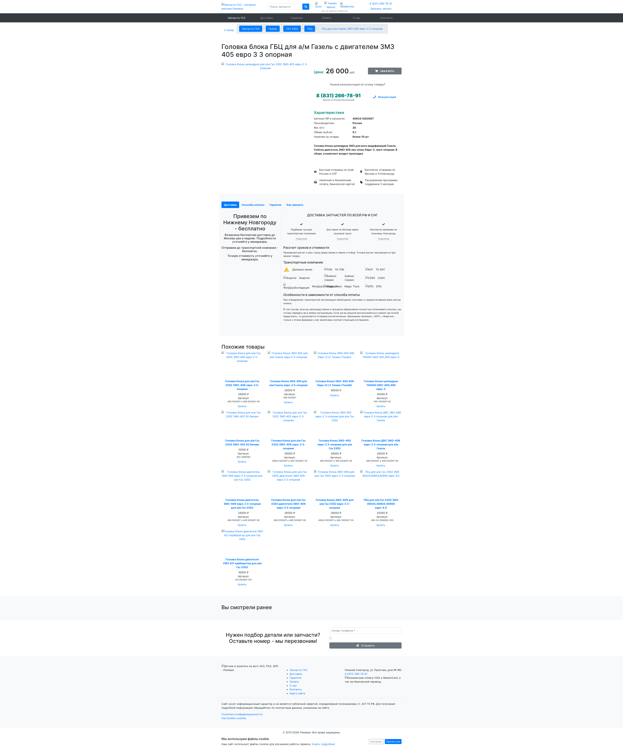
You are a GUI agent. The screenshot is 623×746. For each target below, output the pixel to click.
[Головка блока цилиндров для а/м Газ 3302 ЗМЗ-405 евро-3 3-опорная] (265, 94)
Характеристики (329, 112)
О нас (356, 17)
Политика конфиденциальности (242, 714)
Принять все (393, 741)
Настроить (376, 741)
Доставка (266, 17)
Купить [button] (242, 406)
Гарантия (296, 17)
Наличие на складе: (326, 136)
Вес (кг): (319, 127)
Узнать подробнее (323, 744)
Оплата (326, 17)
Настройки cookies (233, 718)
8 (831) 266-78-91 (381, 3)
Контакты (386, 17)
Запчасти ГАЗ (236, 17)
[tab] (230, 205)
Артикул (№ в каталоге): (329, 118)
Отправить (367, 645)
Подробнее (301, 239)
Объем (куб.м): (323, 132)
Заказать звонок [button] (380, 8)
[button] (385, 71)
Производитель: (324, 123)
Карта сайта (297, 693)
